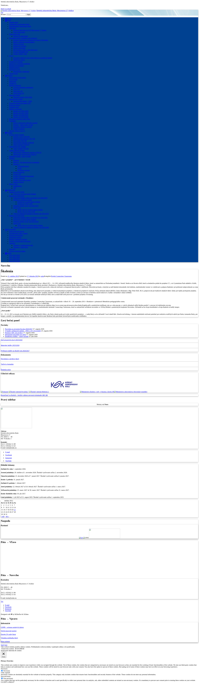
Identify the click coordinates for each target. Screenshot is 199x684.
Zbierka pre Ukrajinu (19, 46)
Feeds (19, 168)
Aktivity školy (13, 184)
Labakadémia (17, 186)
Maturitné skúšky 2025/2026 (22, 97)
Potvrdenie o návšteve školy (10, 359)
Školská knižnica (14, 68)
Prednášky (12, 121)
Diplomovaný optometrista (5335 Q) (24, 155)
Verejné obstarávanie (16, 235)
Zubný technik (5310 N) (21, 149)
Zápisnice (12, 243)
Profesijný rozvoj (14, 70)
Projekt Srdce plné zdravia (22, 180)
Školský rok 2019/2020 (20, 117)
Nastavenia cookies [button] (7, 649)
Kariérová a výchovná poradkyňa (19, 64)
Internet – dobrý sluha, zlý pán (23, 125)
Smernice (12, 249)
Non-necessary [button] (6, 676)
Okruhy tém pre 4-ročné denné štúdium (30, 210)
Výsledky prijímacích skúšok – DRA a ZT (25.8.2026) (23, 331)
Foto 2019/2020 (14, 261)
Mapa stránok (5, 641)
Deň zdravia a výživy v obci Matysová (25, 50)
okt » (7, 516)
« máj (2, 516)
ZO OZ (11, 56)
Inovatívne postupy (23, 170)
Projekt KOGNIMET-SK (20, 52)
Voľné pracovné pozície (8, 631)
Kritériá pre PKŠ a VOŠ (24, 204)
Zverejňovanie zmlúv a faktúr (18, 234)
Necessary (6, 671)
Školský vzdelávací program (18, 239)
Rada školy (12, 28)
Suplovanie (12, 82)
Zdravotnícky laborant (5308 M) (23, 143)
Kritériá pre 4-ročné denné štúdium (24, 194)
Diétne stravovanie (19, 48)
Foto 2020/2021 (14, 259)
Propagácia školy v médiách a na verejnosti (23, 38)
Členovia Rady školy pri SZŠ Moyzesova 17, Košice (29, 30)
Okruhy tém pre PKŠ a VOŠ (26, 212)
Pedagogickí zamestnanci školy (19, 24)
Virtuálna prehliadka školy (9, 638)
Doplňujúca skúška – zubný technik (16, 336)
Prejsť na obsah (6, 9)
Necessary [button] (4, 669)
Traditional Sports (23, 166)
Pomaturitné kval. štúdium (17, 147)
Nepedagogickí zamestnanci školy (20, 26)
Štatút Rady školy (19, 32)
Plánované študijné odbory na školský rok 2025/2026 (30, 218)
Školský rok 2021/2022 (20, 113)
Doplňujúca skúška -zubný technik (20, 157)
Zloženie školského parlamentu (23, 88)
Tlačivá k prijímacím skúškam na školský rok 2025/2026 (31, 228)
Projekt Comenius (19, 178)
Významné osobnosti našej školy (19, 119)
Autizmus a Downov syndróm (22, 127)
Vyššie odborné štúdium (17, 151)
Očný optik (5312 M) (20, 141)
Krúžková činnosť (14, 105)
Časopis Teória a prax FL (17, 131)
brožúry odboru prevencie (26, 395)
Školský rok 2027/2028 (16, 192)
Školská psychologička (16, 66)
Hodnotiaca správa (15, 237)
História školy (13, 74)
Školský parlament (15, 86)
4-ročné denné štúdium (16, 135)
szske (42, 276)
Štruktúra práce (6, 369)
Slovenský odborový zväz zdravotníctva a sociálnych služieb (32, 58)
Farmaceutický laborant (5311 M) (24, 139)
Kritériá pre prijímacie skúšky (22, 200)
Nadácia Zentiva (18, 182)
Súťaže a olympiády (15, 109)
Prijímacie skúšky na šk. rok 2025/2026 (26, 222)
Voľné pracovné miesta (16, 232)
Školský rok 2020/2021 (20, 115)
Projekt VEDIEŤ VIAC (20, 54)
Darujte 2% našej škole (20, 36)
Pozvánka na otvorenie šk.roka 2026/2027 (19, 329)
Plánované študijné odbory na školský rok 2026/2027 (30, 198)
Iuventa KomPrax (18, 172)
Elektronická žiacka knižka (17, 78)
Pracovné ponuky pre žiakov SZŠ (20, 103)
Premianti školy (14, 107)
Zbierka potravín (18, 44)
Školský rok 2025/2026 (16, 216)
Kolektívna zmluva (19, 60)
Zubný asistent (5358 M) (21, 145)
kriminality (38, 395)
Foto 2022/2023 (14, 255)
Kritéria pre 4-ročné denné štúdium (24, 220)
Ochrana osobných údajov (17, 251)
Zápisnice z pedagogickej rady (23, 245)
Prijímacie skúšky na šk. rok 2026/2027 (26, 206)
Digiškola (16, 160)
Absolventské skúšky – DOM (22, 101)
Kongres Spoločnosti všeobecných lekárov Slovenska (30, 40)
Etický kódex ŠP (18, 93)
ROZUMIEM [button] (19, 649)
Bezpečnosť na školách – (9, 395)
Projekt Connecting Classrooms (23, 176)
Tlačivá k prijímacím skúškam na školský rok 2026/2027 (31, 214)
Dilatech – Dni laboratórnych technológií (26, 162)
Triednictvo (12, 84)
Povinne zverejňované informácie (19, 241)
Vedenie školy (13, 22)
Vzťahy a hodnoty (19, 129)
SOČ (14, 188)
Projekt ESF (17, 174)
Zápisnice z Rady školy (20, 247)
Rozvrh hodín (13, 80)
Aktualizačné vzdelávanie (21, 72)
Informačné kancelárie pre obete (15, 334)
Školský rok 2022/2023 (20, 111)
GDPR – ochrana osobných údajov (12, 627)
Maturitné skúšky (14, 95)
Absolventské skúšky (16, 99)
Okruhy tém (17, 208)
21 (15, 510)
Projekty (12, 158)
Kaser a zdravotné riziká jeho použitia (25, 123)
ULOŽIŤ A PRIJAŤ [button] (7, 682)
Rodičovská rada (14, 34)
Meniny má (102, 404)
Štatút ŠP (16, 89)
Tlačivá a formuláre (7, 364)
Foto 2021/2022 (14, 257)
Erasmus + (16, 164)
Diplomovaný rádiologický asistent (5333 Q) (27, 153)
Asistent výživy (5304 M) (21, 137)
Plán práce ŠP (18, 91)
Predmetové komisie (16, 62)
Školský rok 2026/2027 (16, 196)
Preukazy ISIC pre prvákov (14, 333)
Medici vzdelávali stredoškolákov (24, 42)
